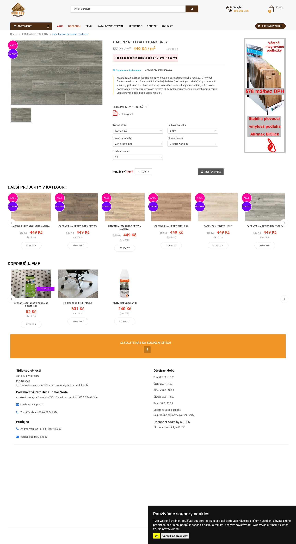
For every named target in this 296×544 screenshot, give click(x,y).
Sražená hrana (121, 151)
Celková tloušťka (177, 125)
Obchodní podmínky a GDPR (169, 427)
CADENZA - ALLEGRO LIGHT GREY (264, 226)
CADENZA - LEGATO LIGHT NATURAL (31, 226)
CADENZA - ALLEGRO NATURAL (171, 226)
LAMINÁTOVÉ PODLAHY (35, 34)
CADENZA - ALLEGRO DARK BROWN (77, 226)
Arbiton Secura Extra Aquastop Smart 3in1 (31, 304)
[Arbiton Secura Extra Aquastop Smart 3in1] (31, 284)
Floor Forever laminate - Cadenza (70, 34)
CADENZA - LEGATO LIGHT (218, 226)
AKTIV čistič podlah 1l (125, 303)
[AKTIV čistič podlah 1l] (125, 284)
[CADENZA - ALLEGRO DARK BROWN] (78, 207)
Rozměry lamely (122, 138)
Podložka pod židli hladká (77, 303)
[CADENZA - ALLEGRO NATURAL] (171, 207)
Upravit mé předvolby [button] (175, 535)
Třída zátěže (120, 125)
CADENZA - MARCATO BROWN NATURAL (124, 228)
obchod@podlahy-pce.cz (33, 436)
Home (13, 34)
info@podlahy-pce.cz (31, 404)
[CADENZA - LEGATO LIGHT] (218, 207)
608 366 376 (241, 11)
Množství (123, 171)
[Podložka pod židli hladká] (78, 284)
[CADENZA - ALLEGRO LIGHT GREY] (265, 207)
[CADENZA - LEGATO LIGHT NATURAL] (31, 207)
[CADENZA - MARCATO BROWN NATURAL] (125, 207)
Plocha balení (175, 138)
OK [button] (156, 535)
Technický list (125, 114)
